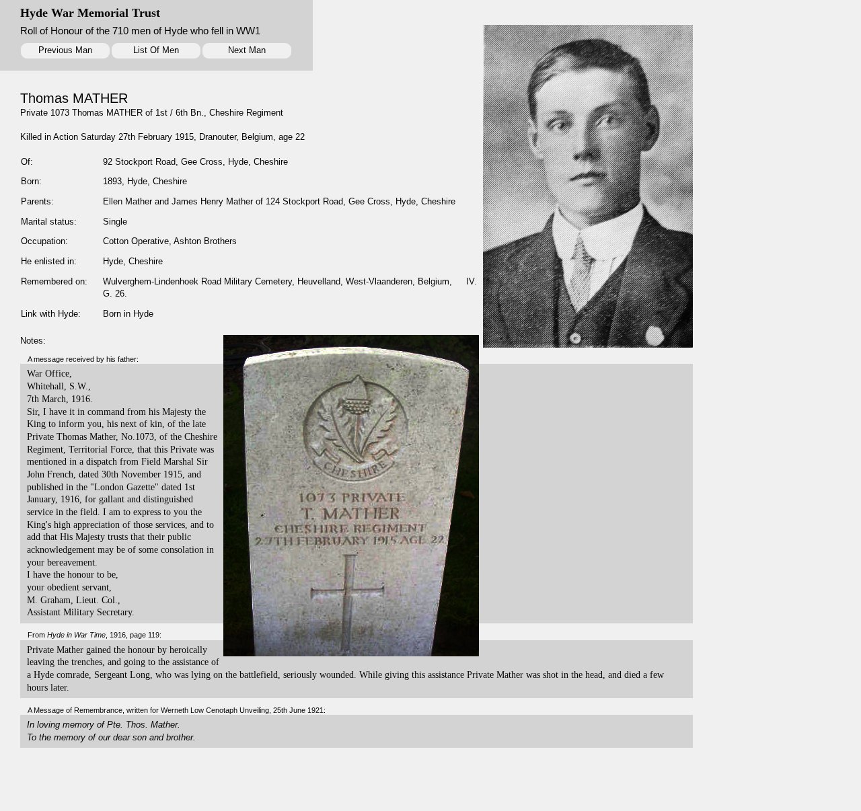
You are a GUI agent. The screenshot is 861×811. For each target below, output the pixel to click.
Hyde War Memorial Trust (90, 13)
